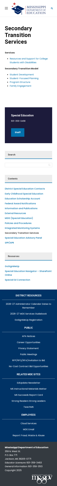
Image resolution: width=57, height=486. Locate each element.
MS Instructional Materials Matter (28, 388)
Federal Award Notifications (20, 203)
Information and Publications (21, 208)
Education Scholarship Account (22, 198)
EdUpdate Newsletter (28, 382)
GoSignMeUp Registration (28, 319)
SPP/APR (9, 242)
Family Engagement (20, 85)
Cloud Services (29, 423)
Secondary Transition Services (22, 233)
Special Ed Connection (17, 279)
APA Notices (28, 336)
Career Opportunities (28, 342)
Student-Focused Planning (24, 78)
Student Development (22, 74)
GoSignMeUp (12, 266)
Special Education (22, 115)
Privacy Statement (28, 348)
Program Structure (20, 82)
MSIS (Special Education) (19, 218)
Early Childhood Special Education (24, 193)
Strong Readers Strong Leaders (29, 401)
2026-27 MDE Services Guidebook (28, 313)
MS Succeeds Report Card (28, 395)
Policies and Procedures (18, 223)
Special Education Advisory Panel (23, 237)
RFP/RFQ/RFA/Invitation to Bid (28, 360)
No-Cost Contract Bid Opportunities (28, 366)
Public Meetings (28, 354)
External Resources (15, 213)
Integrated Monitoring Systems (22, 228)
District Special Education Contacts (25, 188)
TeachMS (29, 407)
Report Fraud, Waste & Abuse (29, 435)
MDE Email (28, 429)
